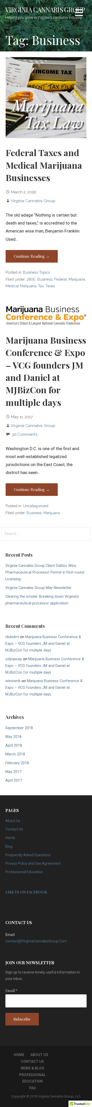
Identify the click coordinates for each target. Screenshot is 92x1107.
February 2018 (17, 763)
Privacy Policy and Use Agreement (33, 863)
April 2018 (13, 745)
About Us (12, 821)
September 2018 (19, 728)
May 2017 (13, 772)
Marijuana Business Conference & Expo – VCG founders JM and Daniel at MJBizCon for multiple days (43, 644)
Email (11, 990)
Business (44, 279)
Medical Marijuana (21, 286)
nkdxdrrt (12, 637)
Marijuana (77, 279)
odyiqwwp (13, 659)
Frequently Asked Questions (28, 855)
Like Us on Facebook (26, 892)
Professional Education (24, 872)
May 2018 (13, 737)
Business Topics (36, 272)
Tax (41, 286)
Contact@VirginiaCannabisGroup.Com (36, 941)
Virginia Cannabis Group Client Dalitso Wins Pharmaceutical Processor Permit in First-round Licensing (44, 572)
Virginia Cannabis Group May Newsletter (38, 588)
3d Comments (25, 434)
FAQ (32, 1088)
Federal (60, 279)
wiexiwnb (12, 681)
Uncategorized (35, 506)
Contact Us (14, 829)
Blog (9, 846)
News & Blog (32, 1068)
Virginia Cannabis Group (45, 9)
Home (10, 838)
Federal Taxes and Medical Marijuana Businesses (44, 165)
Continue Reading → (32, 256)
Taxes (50, 286)
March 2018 (15, 754)
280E (31, 279)
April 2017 (13, 780)
